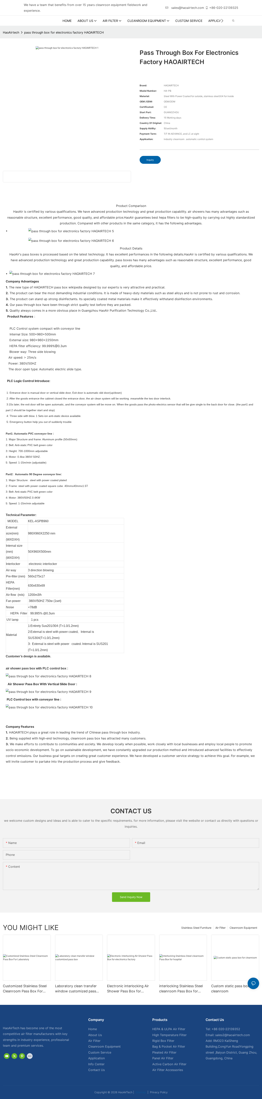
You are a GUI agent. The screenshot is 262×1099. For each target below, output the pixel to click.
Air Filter (220, 927)
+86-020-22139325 (223, 8)
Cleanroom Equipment (243, 927)
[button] (222, 20)
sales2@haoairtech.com (232, 1035)
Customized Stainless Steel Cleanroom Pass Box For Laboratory (25, 989)
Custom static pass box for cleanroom (233, 988)
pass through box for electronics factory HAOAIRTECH (64, 32)
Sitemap (140, 1092)
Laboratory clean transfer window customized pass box (76, 989)
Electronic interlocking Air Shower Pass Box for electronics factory (128, 989)
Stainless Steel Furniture (196, 927)
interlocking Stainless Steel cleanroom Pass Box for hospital (181, 989)
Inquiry (150, 159)
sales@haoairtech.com (187, 8)
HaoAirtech (11, 32)
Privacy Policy (158, 1092)
